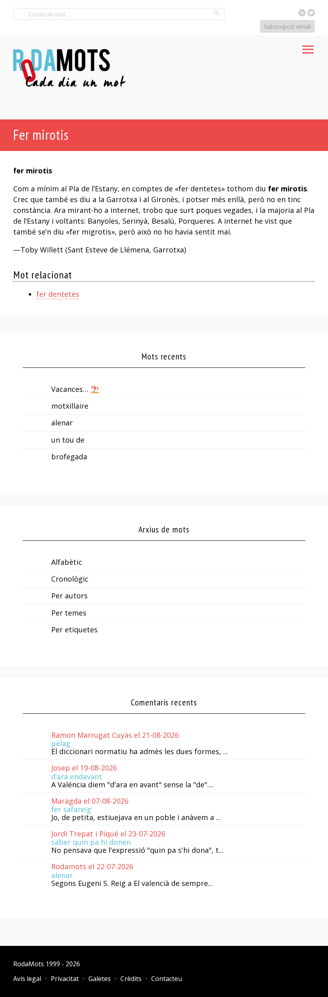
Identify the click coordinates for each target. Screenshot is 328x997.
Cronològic (69, 579)
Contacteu (166, 978)
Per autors (69, 595)
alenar (62, 422)
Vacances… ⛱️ (75, 389)
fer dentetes (57, 294)
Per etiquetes (74, 629)
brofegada (69, 456)
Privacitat (65, 978)
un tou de (67, 440)
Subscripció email (287, 26)
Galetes (99, 978)
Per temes (68, 613)
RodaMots (28, 963)
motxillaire (69, 406)
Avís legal (27, 978)
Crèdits (131, 978)
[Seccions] (308, 47)
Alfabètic (66, 562)
